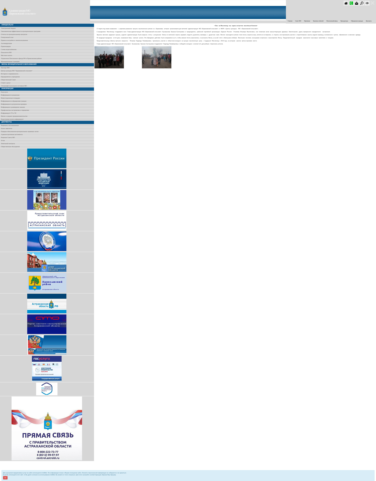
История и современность (9, 74)
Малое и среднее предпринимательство (14, 116)
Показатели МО (6, 52)
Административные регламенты (12, 134)
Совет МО (298, 21)
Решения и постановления (10, 125)
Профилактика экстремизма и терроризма (15, 110)
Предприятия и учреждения (10, 77)
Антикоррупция (6, 43)
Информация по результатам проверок (14, 104)
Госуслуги (4, 92)
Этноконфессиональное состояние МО (14, 86)
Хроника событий (318, 21)
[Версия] (367, 3)
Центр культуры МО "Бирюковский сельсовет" (17, 71)
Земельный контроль (8, 143)
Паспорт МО (5, 68)
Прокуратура (344, 21)
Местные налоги (6, 55)
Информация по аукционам (10, 95)
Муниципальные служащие (10, 61)
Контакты (368, 21)
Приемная (307, 21)
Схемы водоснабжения (8, 49)
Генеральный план (7, 37)
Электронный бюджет (8, 28)
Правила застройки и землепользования (14, 40)
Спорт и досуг (6, 83)
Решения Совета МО (8, 137)
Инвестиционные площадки (10, 98)
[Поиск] (361, 3)
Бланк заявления (6, 128)
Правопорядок (6, 46)
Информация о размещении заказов (13, 107)
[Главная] (346, 3)
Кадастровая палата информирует (12, 119)
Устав (3, 140)
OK (5, 478)
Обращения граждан (357, 21)
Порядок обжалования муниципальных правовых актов (19, 131)
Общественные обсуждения (10, 146)
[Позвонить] (351, 3)
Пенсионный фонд (332, 21)
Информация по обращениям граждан (13, 101)
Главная (290, 21)
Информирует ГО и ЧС (9, 113)
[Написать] (356, 3)
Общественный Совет (8, 80)
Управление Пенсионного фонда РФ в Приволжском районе (21, 58)
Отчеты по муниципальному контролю (14, 34)
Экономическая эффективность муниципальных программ (20, 31)
